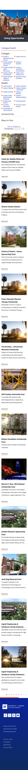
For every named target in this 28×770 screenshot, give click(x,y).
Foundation (7, 742)
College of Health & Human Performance (8, 69)
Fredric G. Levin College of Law (20, 73)
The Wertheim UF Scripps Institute (7, 109)
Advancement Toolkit (10, 729)
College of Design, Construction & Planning (8, 63)
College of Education (18, 62)
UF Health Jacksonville (6, 105)
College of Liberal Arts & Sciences (7, 73)
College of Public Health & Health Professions (7, 97)
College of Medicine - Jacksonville (21, 88)
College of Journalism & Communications (20, 69)
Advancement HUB (9, 726)
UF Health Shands (20, 101)
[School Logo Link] (13, 706)
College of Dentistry (21, 86)
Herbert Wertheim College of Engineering (8, 78)
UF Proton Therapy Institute (21, 105)
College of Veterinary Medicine (21, 96)
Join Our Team (8, 739)
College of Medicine (8, 88)
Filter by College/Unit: (14, 126)
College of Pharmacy (18, 92)
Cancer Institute (7, 86)
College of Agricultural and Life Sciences (8, 58)
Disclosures (7, 745)
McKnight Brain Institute (7, 101)
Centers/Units (7, 114)
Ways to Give (7, 120)
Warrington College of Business (21, 77)
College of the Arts (21, 56)
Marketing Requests (9, 731)
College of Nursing (8, 91)
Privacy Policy (7, 747)
